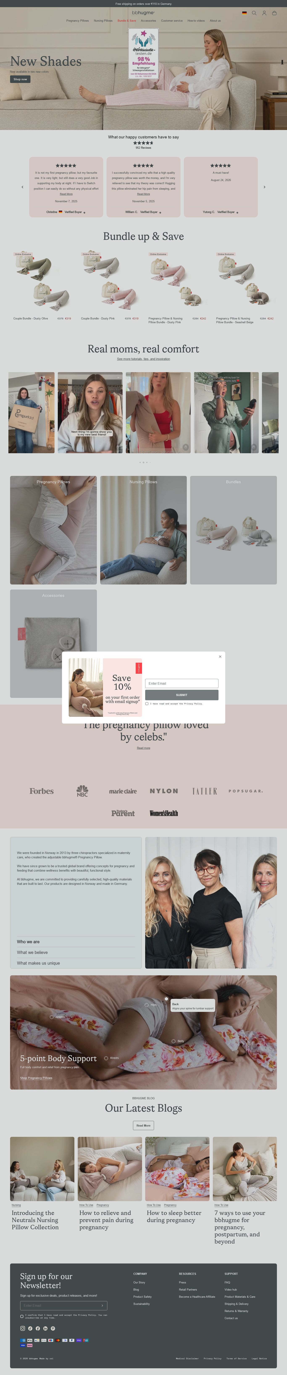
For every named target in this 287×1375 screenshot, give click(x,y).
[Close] (220, 656)
